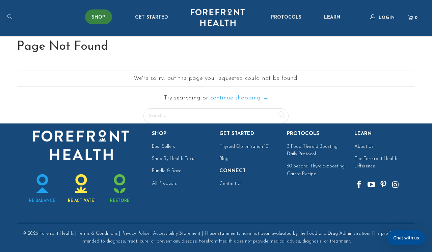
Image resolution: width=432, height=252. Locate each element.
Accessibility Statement (176, 233)
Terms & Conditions (98, 233)
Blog (223, 158)
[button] (406, 237)
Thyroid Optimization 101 (244, 146)
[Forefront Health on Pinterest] (383, 185)
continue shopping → (239, 98)
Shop (98, 17)
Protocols (286, 17)
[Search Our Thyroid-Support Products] (40, 18)
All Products (164, 183)
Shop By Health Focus (174, 158)
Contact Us (231, 183)
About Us (364, 146)
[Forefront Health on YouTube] (372, 185)
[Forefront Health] (218, 18)
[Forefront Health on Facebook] (359, 185)
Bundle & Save (166, 171)
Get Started (151, 17)
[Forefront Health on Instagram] (395, 185)
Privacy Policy (135, 233)
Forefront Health (56, 233)
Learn (332, 17)
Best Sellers (163, 146)
